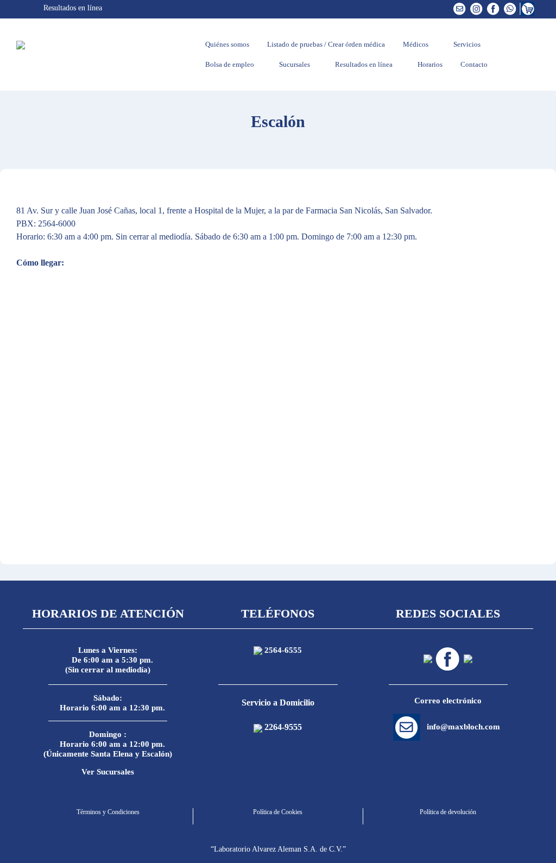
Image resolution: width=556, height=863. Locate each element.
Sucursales (293, 64)
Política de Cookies (277, 812)
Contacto (473, 64)
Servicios (466, 44)
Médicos (414, 44)
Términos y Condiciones (108, 812)
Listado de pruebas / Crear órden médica (325, 44)
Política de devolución (448, 812)
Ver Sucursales (107, 771)
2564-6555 (283, 650)
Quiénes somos (226, 44)
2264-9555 (283, 727)
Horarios (429, 64)
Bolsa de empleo (229, 64)
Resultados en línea (71, 8)
